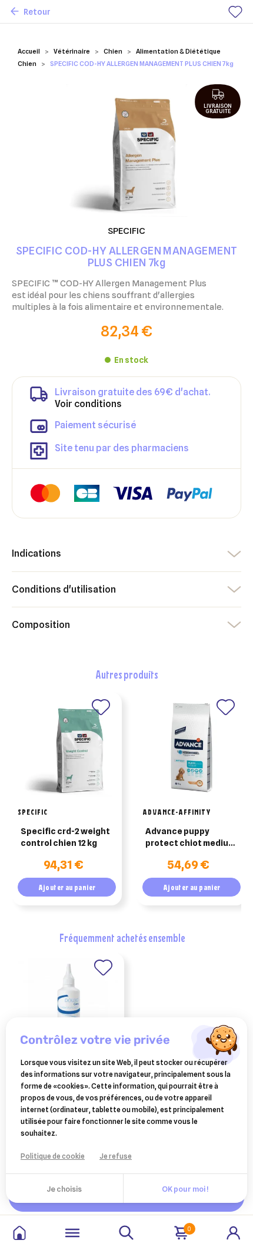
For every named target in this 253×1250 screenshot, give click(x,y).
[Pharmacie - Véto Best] (19, 1233)
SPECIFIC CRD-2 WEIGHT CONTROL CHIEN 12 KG (65, 837)
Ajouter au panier (67, 887)
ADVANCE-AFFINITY (176, 811)
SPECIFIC (33, 811)
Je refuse (115, 1156)
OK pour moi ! (185, 1188)
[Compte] (233, 1231)
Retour (37, 11)
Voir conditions (88, 403)
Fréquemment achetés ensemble (122, 937)
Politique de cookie (53, 1156)
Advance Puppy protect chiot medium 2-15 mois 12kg (190, 837)
